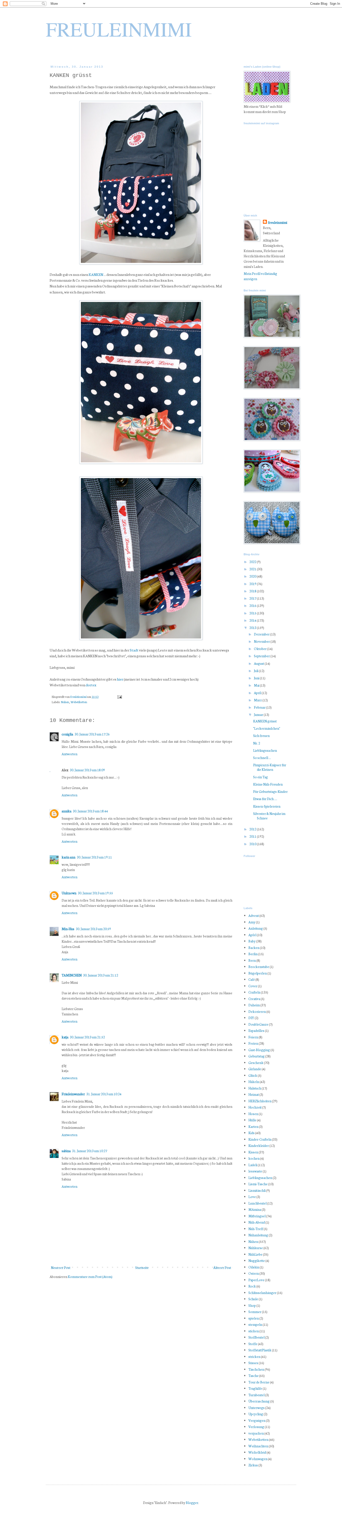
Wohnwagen (257, 1458)
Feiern (253, 1037)
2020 (253, 576)
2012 (253, 829)
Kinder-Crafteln (259, 1139)
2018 (253, 591)
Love (252, 1196)
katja (65, 1037)
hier (120, 679)
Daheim (254, 1005)
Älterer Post (222, 1267)
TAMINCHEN (72, 975)
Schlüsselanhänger (262, 1292)
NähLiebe (255, 1254)
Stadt (134, 650)
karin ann (68, 857)
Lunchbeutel (257, 1203)
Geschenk (255, 1062)
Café (251, 979)
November (262, 641)
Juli (256, 670)
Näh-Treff (255, 1228)
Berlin (253, 953)
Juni (257, 678)
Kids (251, 1132)
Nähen (65, 702)
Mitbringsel (257, 1216)
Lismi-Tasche (258, 1183)
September (262, 656)
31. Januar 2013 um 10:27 (89, 1150)
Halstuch (254, 1088)
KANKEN (96, 274)
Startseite (142, 1267)
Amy (251, 922)
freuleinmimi (78, 696)
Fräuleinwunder (73, 1094)
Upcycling (255, 1414)
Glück (252, 1075)
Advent (253, 915)
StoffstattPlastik (259, 1350)
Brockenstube (258, 966)
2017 (253, 598)
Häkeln (253, 1081)
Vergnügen (256, 1420)
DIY (251, 1017)
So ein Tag (260, 777)
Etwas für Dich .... (265, 798)
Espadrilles (256, 1030)
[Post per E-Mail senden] (119, 696)
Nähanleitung (258, 1235)
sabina (66, 1150)
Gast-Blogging (259, 1049)
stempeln (255, 1324)
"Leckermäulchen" (266, 728)
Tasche (253, 1375)
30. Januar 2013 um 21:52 (87, 1037)
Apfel (252, 934)
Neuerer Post (60, 1267)
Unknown (69, 893)
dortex (91, 684)
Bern (252, 960)
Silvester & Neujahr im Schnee (269, 815)
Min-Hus (68, 928)
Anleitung (255, 928)
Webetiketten (79, 702)
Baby (252, 941)
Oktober (260, 648)
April (258, 692)
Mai (257, 685)
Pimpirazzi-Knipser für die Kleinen (269, 767)
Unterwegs (256, 1407)
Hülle (252, 1120)
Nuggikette (256, 1260)
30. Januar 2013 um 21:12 (100, 975)
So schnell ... (262, 757)
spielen (253, 1318)
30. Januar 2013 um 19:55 (95, 893)
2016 (253, 605)
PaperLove (256, 1279)
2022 (253, 561)
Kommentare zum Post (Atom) (90, 1276)
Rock (252, 1286)
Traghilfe (255, 1388)
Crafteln (254, 992)
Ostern (253, 1273)
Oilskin (253, 1267)
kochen (254, 1158)
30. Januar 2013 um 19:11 (94, 857)
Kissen (253, 1152)
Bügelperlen (257, 973)
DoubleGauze (258, 1024)
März (258, 700)
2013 (253, 627)
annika (66, 811)
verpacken (256, 1433)
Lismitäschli (257, 1190)
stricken (254, 1356)
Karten (253, 1126)
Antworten (69, 753)
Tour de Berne (258, 1382)
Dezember (262, 634)
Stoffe (252, 1343)
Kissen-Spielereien (266, 806)
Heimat (253, 1094)
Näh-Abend (256, 1222)
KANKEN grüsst (265, 721)
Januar (259, 714)
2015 (253, 613)
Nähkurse (255, 1247)
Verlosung (256, 1426)
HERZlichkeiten (259, 1101)
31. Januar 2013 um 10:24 (103, 1094)
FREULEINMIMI (119, 29)
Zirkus (253, 1465)
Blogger (192, 1502)
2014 (253, 620)
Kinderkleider (258, 1145)
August (259, 663)
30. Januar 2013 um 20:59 (93, 928)
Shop (252, 1305)
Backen (253, 947)
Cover (252, 986)
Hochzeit (255, 1107)
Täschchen (256, 1369)
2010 (253, 843)
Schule (253, 1298)
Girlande (254, 1068)
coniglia (67, 734)
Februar (260, 707)
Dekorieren (257, 1011)
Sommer (254, 1311)
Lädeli (252, 1164)
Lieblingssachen (265, 750)
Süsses (253, 1362)
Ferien (253, 1043)
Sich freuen (261, 735)
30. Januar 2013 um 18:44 (90, 811)
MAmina (254, 1209)
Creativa (254, 998)
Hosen (253, 1113)
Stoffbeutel (256, 1337)
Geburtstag (256, 1056)
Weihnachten (258, 1446)
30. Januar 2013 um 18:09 (87, 770)
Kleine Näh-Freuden (268, 784)
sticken (253, 1331)
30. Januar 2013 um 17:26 (92, 734)
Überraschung (259, 1401)
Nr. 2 (256, 743)
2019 (253, 583)
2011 (253, 836)
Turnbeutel (256, 1394)
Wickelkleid (257, 1452)
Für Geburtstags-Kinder (270, 791)
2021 (253, 569)
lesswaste (255, 1171)
